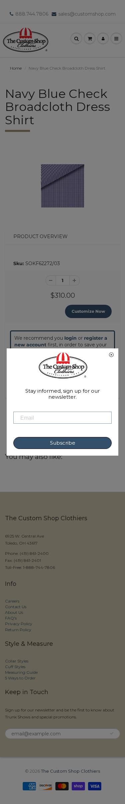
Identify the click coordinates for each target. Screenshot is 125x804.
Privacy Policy (18, 623)
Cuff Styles (15, 666)
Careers (12, 601)
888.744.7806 (31, 14)
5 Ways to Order (20, 677)
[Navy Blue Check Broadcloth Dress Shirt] (62, 186)
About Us (14, 612)
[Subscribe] (111, 733)
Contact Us (15, 606)
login (70, 338)
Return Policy (18, 629)
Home (16, 68)
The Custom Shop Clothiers (70, 771)
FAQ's (11, 617)
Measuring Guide (21, 672)
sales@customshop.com (87, 14)
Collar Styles (16, 660)
